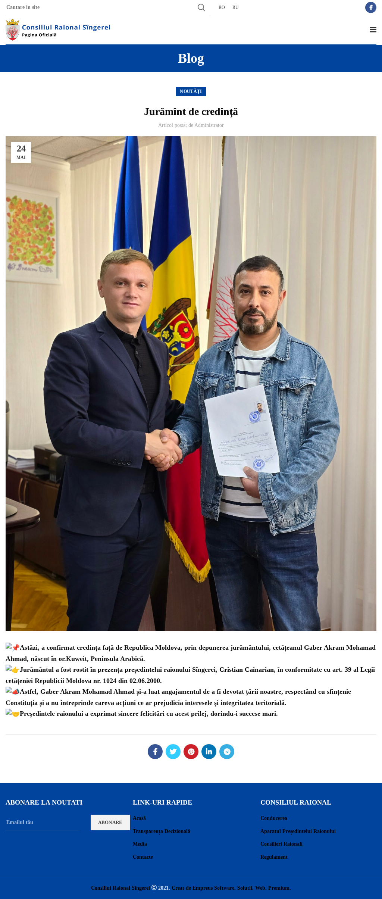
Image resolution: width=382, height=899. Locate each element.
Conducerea (273, 818)
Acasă (139, 818)
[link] (246, 669)
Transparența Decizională (161, 831)
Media (140, 844)
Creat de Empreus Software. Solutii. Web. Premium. (231, 888)
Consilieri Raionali (281, 844)
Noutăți (191, 91)
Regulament (274, 857)
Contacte (143, 857)
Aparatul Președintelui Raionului (298, 831)
